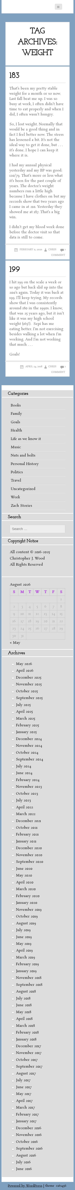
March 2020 (26, 889)
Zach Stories (21, 505)
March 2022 (25, 814)
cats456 (61, 1186)
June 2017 (24, 1087)
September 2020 (29, 861)
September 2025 (29, 698)
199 (14, 270)
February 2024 (27, 780)
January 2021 (26, 841)
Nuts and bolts (23, 455)
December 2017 (28, 1046)
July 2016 (23, 1162)
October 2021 (27, 827)
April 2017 (24, 1100)
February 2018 (27, 1032)
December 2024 (29, 739)
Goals (15, 422)
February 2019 (27, 964)
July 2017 (23, 1080)
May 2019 (23, 943)
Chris (52, 249)
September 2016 (29, 1148)
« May (15, 642)
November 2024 (29, 745)
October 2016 (27, 1141)
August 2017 (26, 1073)
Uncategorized (23, 489)
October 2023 (27, 793)
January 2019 (26, 971)
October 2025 (27, 691)
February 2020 (28, 896)
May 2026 (24, 664)
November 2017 (28, 1052)
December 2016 (28, 1128)
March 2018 (25, 1025)
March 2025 (25, 718)
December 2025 (28, 677)
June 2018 (24, 1005)
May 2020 (24, 875)
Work (15, 497)
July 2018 (23, 998)
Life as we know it (26, 439)
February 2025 (27, 725)
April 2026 (24, 670)
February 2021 (27, 834)
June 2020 (24, 868)
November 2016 (29, 1134)
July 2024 (23, 766)
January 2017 (26, 1121)
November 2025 (29, 684)
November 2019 (29, 909)
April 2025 (24, 711)
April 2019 (24, 950)
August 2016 (26, 1155)
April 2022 (24, 807)
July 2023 (23, 800)
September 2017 (29, 1066)
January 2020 (26, 902)
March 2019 (25, 957)
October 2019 (27, 916)
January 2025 (26, 732)
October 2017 (27, 1059)
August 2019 (26, 923)
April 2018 (24, 1018)
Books (16, 405)
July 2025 (23, 704)
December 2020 (29, 848)
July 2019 (23, 930)
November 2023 (29, 786)
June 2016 (24, 1169)
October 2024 (27, 752)
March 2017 (25, 1107)
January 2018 (26, 1039)
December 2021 (28, 821)
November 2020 (29, 855)
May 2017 (23, 1093)
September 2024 (29, 759)
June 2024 (24, 773)
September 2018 (29, 984)
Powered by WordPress (25, 1186)
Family (16, 413)
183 (14, 76)
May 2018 (23, 1012)
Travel (16, 480)
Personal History (25, 464)
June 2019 (24, 937)
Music (16, 447)
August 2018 (26, 991)
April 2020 (24, 882)
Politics (17, 472)
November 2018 (28, 977)
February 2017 (27, 1114)
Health (16, 430)
